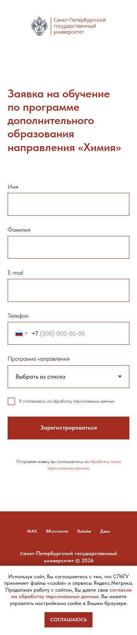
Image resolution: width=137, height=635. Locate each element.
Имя (13, 186)
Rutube (84, 531)
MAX (32, 531)
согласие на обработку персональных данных (71, 593)
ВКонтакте (57, 531)
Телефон (18, 315)
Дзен (105, 531)
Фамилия (19, 229)
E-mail (15, 272)
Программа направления (39, 358)
